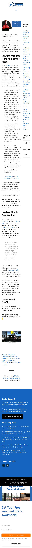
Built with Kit (16, 543)
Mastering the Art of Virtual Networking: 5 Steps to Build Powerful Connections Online (26, 56)
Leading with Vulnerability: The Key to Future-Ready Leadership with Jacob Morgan (26, 98)
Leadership (16, 378)
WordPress (17, 483)
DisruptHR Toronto (9, 227)
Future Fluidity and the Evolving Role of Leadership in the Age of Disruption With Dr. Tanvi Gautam (26, 120)
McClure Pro (18, 482)
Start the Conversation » (12, 416)
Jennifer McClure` (16, 5)
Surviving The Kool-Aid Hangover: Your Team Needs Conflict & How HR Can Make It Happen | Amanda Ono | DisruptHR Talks (11, 359)
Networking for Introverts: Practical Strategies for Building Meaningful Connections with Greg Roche (16, 439)
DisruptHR (5, 221)
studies (8, 65)
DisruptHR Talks (14, 270)
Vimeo (5, 365)
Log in (22, 483)
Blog (12, 376)
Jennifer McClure (18, 479)
